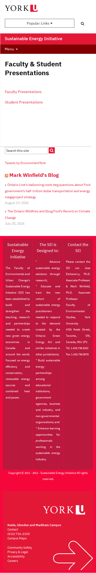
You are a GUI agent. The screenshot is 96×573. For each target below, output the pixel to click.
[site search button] (52, 150)
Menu (9, 49)
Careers (12, 561)
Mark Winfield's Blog (34, 175)
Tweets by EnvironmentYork (25, 163)
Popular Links (38, 23)
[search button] (82, 23)
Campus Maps (17, 538)
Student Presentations (24, 102)
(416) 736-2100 (18, 534)
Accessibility (15, 556)
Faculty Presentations (23, 91)
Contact (12, 529)
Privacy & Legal (17, 552)
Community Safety (19, 548)
